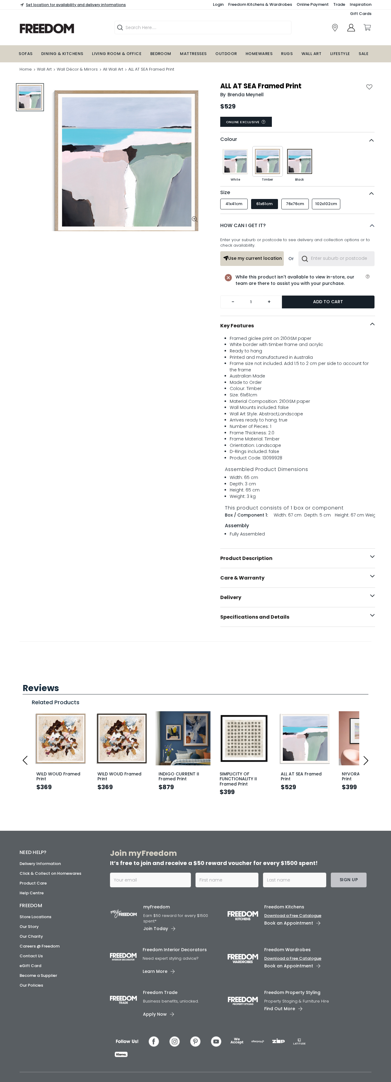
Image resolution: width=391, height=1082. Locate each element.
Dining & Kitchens (62, 54)
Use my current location (255, 258)
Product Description (246, 558)
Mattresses (193, 54)
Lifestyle (340, 54)
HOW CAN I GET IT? (243, 225)
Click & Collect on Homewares (50, 1063)
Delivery (230, 597)
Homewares (259, 54)
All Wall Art (113, 69)
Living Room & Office (116, 54)
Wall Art (311, 54)
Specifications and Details (254, 616)
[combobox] (336, 258)
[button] (297, 225)
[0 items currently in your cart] (367, 27)
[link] (335, 28)
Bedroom (160, 54)
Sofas (25, 54)
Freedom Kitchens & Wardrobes (260, 4)
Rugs (287, 54)
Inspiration (360, 4)
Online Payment (313, 4)
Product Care (33, 1073)
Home (26, 69)
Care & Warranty (242, 577)
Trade (339, 4)
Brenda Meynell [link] (246, 94)
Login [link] (218, 4)
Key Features (237, 325)
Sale (363, 54)
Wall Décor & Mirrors (77, 69)
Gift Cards (360, 14)
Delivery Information (40, 1054)
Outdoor (226, 54)
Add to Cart (328, 302)
